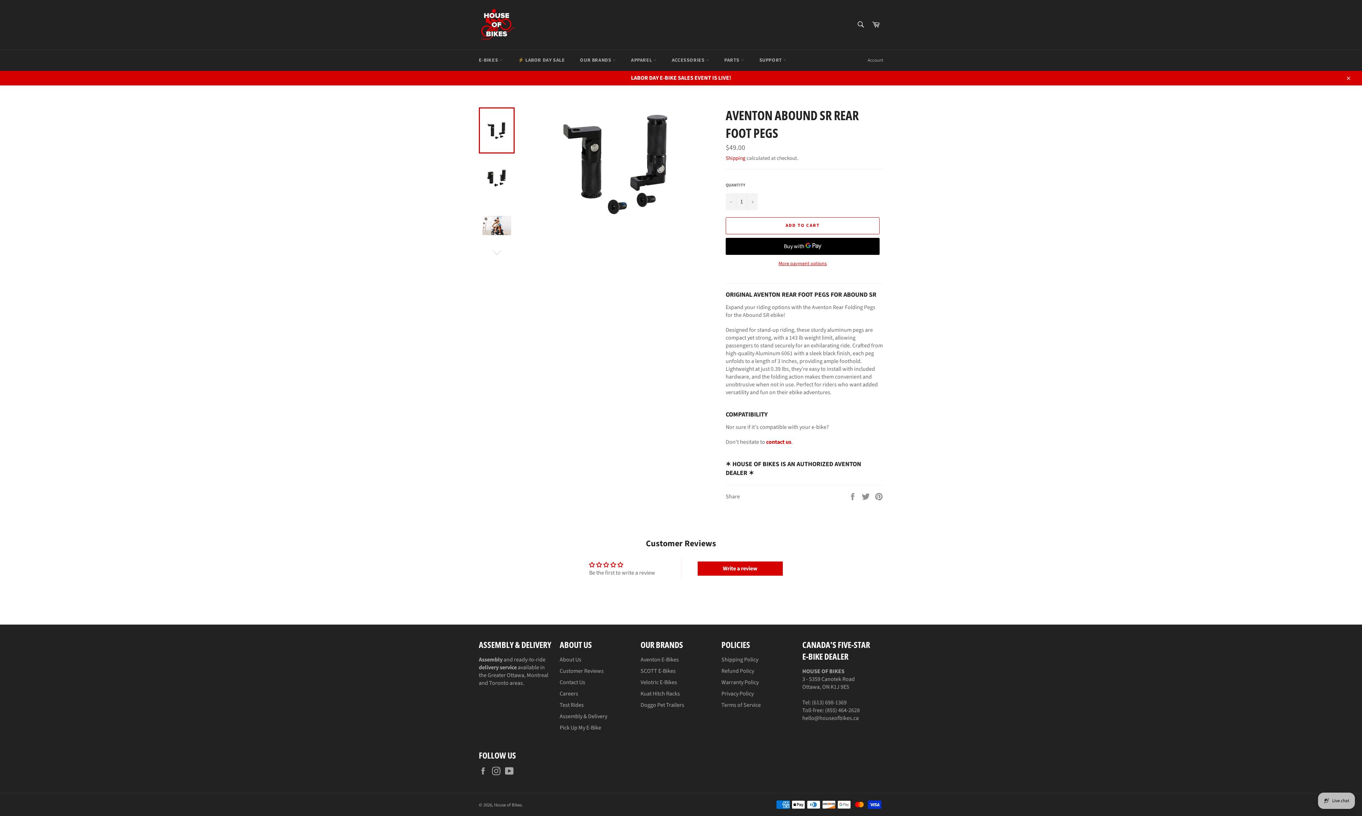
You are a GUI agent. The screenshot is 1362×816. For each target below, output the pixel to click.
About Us (570, 660)
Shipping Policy (739, 660)
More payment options (803, 264)
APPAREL (642, 60)
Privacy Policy (737, 694)
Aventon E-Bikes (660, 660)
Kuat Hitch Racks (660, 694)
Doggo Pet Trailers (662, 705)
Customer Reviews (582, 671)
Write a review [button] (740, 568)
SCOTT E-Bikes (658, 671)
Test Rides (572, 705)
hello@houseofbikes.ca (830, 718)
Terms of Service (741, 705)
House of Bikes (508, 805)
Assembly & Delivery (583, 716)
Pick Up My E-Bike (580, 728)
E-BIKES (489, 60)
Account (875, 60)
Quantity (735, 185)
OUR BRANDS (596, 60)
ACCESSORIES (689, 60)
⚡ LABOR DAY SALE (541, 60)
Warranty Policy (740, 682)
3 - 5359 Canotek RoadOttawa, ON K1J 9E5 (828, 679)
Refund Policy (737, 671)
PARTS (732, 60)
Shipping (736, 158)
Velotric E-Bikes (659, 682)
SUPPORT (771, 60)
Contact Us (572, 682)
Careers (569, 694)
